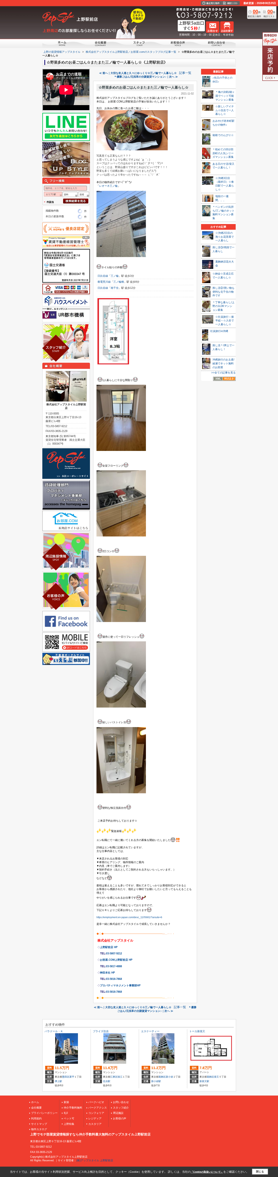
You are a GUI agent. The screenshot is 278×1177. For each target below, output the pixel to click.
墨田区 (65, 1076)
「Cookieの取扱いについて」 (207, 1171)
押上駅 (58, 1081)
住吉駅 (106, 1081)
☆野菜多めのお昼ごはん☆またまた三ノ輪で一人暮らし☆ (143, 87)
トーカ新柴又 (197, 1031)
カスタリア (95, 1123)
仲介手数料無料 (73, 1107)
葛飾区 (162, 1076)
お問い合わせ (121, 1102)
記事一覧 (185, 73)
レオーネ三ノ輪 (108, 185)
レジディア (95, 1118)
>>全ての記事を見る (223, 372)
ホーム (35, 1102)
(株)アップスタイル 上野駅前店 (94, 1160)
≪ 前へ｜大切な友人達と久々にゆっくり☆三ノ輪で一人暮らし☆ (138, 73)
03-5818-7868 (114, 978)
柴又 (216, 1076)
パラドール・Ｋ (54, 1031)
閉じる (260, 1171)
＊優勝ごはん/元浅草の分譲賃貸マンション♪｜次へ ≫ (146, 76)
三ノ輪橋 (118, 281)
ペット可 (69, 1118)
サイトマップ (39, 1123)
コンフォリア (96, 1112)
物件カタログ (39, 1129)
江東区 (114, 1076)
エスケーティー (150, 1031)
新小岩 (169, 1076)
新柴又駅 (204, 1081)
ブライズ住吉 (101, 1031)
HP (120, 985)
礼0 (66, 1112)
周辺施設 (118, 1112)
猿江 (120, 1076)
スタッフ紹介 (121, 1107)
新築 (66, 1102)
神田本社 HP (107, 972)
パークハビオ (96, 1102)
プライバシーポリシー (44, 1112)
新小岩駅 (156, 1081)
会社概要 (36, 1107)
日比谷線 (102, 275)
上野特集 (69, 1123)
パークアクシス (97, 1107)
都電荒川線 (104, 281)
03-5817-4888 (114, 966)
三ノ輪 (115, 275)
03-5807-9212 (114, 953)
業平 (71, 1076)
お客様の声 (119, 1118)
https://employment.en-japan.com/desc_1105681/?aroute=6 (129, 917)
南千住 (115, 287)
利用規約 (36, 1118)
